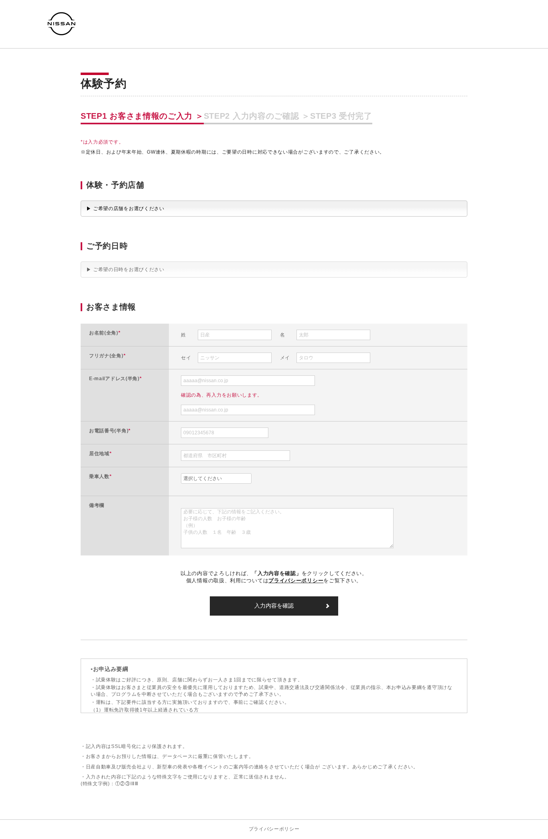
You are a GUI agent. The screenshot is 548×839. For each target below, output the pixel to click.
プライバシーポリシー (274, 829)
